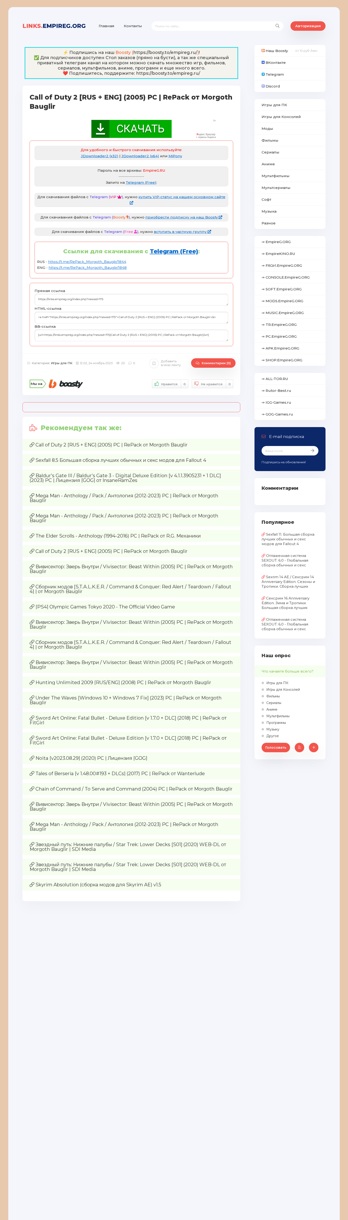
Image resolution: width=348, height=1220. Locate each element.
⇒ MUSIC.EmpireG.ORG (283, 312)
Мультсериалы (276, 187)
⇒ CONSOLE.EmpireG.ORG (286, 277)
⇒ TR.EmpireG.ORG (279, 324)
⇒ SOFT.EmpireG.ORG (282, 289)
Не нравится (216, 384)
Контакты (133, 26)
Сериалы (270, 152)
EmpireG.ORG (54, 25)
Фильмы (270, 140)
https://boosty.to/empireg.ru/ (165, 52)
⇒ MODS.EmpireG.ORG (282, 301)
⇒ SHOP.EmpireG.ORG (282, 360)
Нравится (173, 384)
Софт (266, 199)
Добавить (171, 363)
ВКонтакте (275, 62)
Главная (106, 26)
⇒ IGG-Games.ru (276, 402)
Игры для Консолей (281, 116)
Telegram (274, 74)
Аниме (268, 164)
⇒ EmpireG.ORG (276, 242)
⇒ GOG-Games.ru (277, 414)
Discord (272, 86)
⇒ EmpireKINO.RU (278, 253)
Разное (269, 223)
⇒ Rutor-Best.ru (276, 390)
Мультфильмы (276, 176)
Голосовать (275, 747)
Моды (267, 128)
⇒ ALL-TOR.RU (275, 378)
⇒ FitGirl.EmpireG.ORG (282, 265)
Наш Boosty (276, 50)
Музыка (269, 211)
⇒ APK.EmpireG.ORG (280, 348)
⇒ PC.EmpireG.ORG (279, 336)
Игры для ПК (61, 363)
